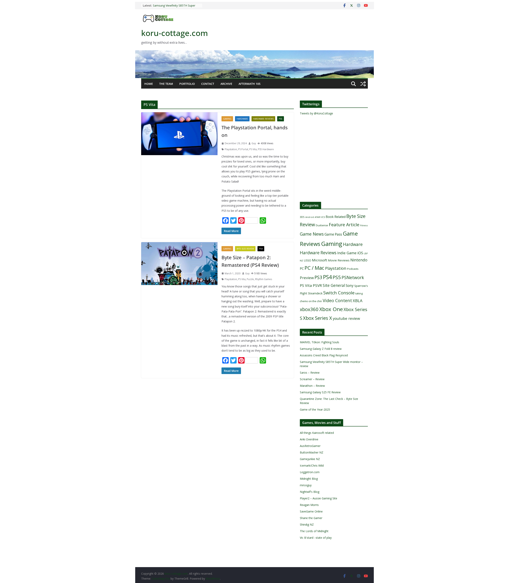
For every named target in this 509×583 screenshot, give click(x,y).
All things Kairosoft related (317, 433)
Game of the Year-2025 (315, 409)
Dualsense (322, 225)
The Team (166, 84)
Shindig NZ (307, 524)
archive (226, 84)
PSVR (317, 285)
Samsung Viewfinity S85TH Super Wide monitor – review (174, 7)
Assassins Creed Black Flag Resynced (324, 355)
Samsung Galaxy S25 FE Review (320, 392)
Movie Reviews (339, 260)
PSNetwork (353, 277)
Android (309, 217)
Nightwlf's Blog (309, 492)
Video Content (337, 300)
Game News (312, 234)
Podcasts (352, 269)
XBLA (357, 300)
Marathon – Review (312, 386)
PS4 (261, 248)
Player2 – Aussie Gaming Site (318, 498)
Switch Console (339, 293)
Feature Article (344, 224)
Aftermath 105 (249, 84)
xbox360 (309, 309)
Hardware (242, 118)
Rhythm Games (263, 279)
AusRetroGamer (310, 446)
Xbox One (331, 309)
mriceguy (306, 485)
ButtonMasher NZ (311, 452)
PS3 (318, 277)
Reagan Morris (309, 505)
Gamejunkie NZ (310, 459)
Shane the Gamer (311, 518)
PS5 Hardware (266, 149)
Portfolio (187, 84)
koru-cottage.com (174, 32)
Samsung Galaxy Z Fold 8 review (321, 349)
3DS (302, 217)
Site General (334, 285)
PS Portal (243, 149)
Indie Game (346, 252)
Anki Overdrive (309, 439)
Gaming (227, 118)
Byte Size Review (245, 248)
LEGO (307, 260)
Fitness (364, 225)
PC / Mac (314, 267)
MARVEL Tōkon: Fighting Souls (319, 342)
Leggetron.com (310, 472)
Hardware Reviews (263, 118)
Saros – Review (310, 372)
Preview (307, 277)
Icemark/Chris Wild (312, 465)
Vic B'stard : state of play (316, 537)
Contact (207, 84)
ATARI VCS (320, 217)
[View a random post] (363, 84)
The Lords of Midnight (314, 531)
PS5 (280, 118)
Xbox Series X (317, 318)
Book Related (336, 217)
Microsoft (319, 260)
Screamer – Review (312, 379)
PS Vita (253, 149)
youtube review (346, 318)
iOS (360, 252)
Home (148, 84)
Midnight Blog (309, 479)
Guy (254, 143)
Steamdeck (315, 293)
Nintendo (358, 260)
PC (302, 268)
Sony (350, 285)
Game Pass (333, 234)
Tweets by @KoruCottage (316, 113)
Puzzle (250, 279)
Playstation (231, 149)
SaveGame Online (311, 511)
